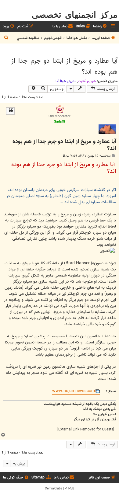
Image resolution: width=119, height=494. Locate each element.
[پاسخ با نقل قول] (10, 111)
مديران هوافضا (66, 81)
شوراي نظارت (87, 81)
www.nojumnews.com (73, 391)
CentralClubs (53, 488)
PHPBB (69, 488)
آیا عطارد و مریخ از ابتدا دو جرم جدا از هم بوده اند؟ (64, 66)
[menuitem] (100, 27)
